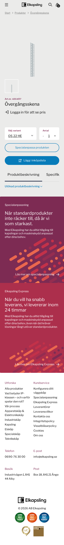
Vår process (12, 406)
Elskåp (9, 429)
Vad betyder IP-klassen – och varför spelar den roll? (17, 397)
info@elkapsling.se (45, 456)
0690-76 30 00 (15, 456)
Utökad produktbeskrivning (22, 186)
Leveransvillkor (43, 411)
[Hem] (32, 5)
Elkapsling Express (45, 402)
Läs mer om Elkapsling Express (34, 364)
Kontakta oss (41, 416)
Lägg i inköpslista (34, 160)
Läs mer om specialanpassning (34, 274)
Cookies (38, 430)
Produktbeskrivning (23, 175)
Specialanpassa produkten (32, 147)
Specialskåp (12, 434)
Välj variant (14, 131)
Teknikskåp (12, 438)
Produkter (20, 12)
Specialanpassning (45, 397)
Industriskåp (13, 419)
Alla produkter (14, 388)
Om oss (38, 435)
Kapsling (10, 424)
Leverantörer (41, 407)
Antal (46, 131)
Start (7, 12)
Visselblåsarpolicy (44, 426)
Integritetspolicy (43, 421)
